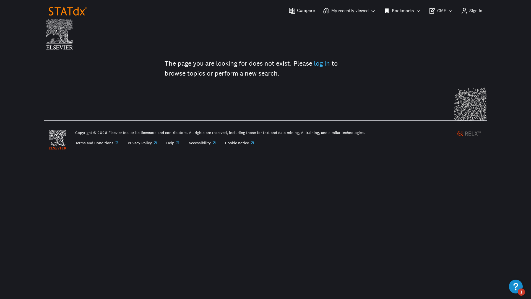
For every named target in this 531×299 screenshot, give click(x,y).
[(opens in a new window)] (469, 133)
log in (322, 63)
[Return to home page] (68, 11)
